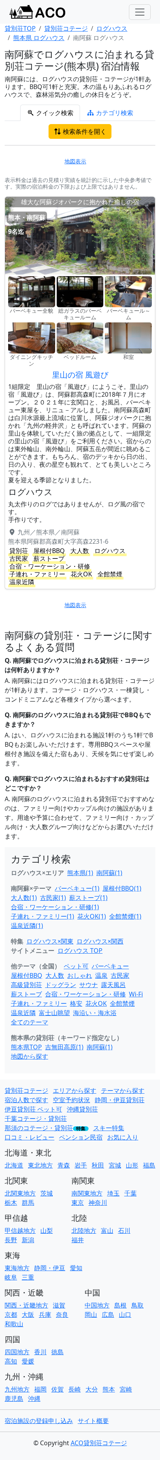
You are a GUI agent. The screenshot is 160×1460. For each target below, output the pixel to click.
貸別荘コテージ (26, 1090)
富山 (107, 1230)
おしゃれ (79, 975)
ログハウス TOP (80, 950)
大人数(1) (24, 897)
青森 (63, 1165)
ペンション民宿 (81, 1137)
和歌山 (14, 1324)
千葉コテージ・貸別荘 (36, 1118)
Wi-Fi (136, 994)
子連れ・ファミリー (39, 1003)
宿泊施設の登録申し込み (39, 1420)
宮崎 (126, 1389)
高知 (11, 1361)
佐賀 (57, 1389)
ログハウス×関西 (100, 941)
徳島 (57, 1352)
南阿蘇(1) (109, 872)
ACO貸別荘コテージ (99, 1443)
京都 (11, 1314)
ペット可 (76, 966)
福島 (149, 1165)
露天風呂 (113, 984)
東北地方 (40, 1165)
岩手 (81, 1165)
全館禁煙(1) (125, 916)
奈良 (62, 1314)
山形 (132, 1165)
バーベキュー (110, 966)
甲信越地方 (20, 1230)
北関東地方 (20, 1193)
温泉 (101, 975)
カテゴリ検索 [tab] (113, 113)
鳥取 (137, 1305)
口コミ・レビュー (29, 1137)
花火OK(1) (91, 916)
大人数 (54, 975)
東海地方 (17, 1268)
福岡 (40, 1389)
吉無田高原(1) (64, 1047)
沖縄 (34, 1398)
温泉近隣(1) (27, 925)
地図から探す (29, 1056)
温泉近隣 (23, 1012)
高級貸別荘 (26, 984)
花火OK (96, 1003)
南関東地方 (87, 1193)
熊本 (109, 1389)
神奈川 (98, 1202)
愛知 (76, 1268)
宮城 (115, 1165)
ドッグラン (60, 984)
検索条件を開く (83, 131)
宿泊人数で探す (26, 1100)
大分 (91, 1389)
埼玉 (113, 1193)
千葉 (130, 1193)
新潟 (28, 1240)
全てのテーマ (29, 1022)
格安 (76, 1003)
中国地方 (97, 1305)
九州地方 (17, 1389)
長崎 (74, 1389)
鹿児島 (14, 1398)
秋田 (98, 1165)
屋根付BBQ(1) (122, 888)
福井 (77, 1240)
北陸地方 (83, 1230)
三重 (28, 1277)
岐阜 (11, 1277)
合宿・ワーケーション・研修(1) (55, 907)
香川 (40, 1352)
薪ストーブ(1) (88, 897)
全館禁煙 (122, 1003)
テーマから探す (122, 1090)
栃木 (11, 1202)
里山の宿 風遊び (80, 374)
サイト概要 (93, 1420)
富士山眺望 (54, 1012)
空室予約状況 (71, 1100)
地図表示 (75, 161)
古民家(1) (53, 897)
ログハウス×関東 (49, 941)
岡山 (91, 1314)
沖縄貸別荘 (82, 1109)
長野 (11, 1240)
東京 (77, 1202)
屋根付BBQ (26, 975)
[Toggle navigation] (140, 12)
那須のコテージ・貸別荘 (39, 1128)
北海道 (14, 1165)
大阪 (28, 1314)
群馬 (28, 1202)
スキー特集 (108, 1128)
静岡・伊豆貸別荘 (119, 1100)
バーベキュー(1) (77, 888)
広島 (108, 1314)
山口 (125, 1314)
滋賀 (59, 1305)
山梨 (46, 1230)
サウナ (88, 984)
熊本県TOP (26, 1047)
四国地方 (17, 1352)
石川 (124, 1230)
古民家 (120, 975)
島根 (120, 1305)
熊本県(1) (80, 872)
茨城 (46, 1193)
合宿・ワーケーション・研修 (85, 994)
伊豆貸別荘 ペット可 (33, 1109)
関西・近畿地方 (26, 1305)
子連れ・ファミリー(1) (42, 916)
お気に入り (122, 1137)
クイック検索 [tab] (54, 113)
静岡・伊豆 (49, 1268)
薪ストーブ (26, 994)
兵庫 (45, 1314)
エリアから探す (74, 1090)
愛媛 (28, 1361)
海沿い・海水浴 (95, 1012)
